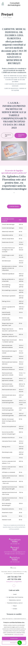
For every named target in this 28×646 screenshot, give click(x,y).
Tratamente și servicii (15, 600)
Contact (15, 608)
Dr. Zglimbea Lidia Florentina (15, 597)
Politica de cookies (18, 634)
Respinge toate (14, 642)
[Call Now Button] (20, 643)
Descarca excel (21, 135)
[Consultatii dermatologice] (14, 4)
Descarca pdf (8, 135)
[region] (14, 633)
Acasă (4, 17)
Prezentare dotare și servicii (15, 603)
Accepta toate (14, 638)
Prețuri (15, 606)
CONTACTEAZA (14, 206)
